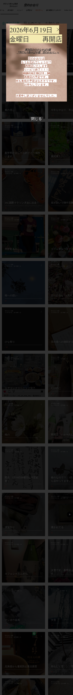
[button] (58, 29)
